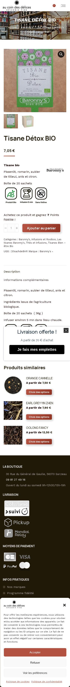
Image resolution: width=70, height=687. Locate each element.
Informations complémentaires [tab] (26, 280)
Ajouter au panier (41, 228)
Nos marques (16, 587)
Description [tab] (12, 271)
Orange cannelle (39, 378)
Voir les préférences (35, 672)
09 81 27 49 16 (15, 479)
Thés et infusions (36, 242)
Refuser (35, 662)
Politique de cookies (17, 681)
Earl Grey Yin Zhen (39, 403)
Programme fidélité (20, 593)
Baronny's (45, 251)
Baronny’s (24, 239)
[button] (64, 605)
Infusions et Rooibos (43, 239)
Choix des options (39, 392)
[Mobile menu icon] (63, 5)
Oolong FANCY (37, 428)
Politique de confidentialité (46, 681)
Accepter (35, 652)
